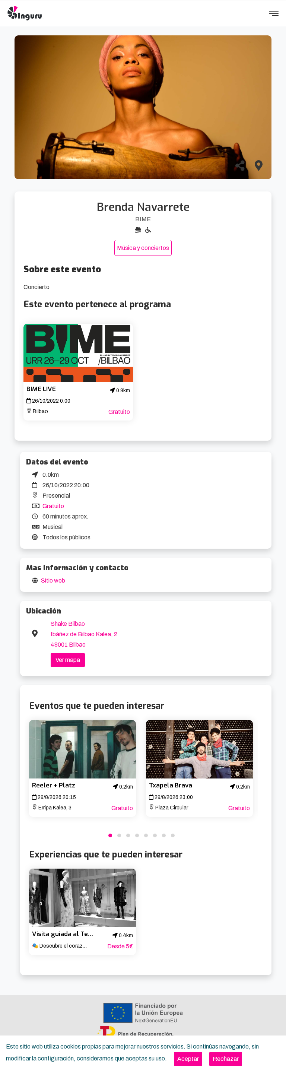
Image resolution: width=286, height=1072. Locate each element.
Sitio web (53, 580)
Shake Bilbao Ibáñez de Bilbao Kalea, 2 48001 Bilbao (84, 634)
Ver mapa (67, 660)
